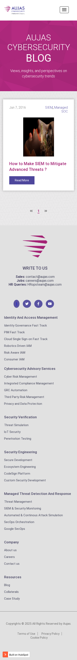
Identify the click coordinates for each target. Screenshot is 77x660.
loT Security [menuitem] (12, 432)
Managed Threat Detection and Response (37, 494)
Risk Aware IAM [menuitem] (14, 352)
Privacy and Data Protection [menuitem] (23, 404)
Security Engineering (20, 452)
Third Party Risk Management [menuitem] (24, 397)
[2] (27, 304)
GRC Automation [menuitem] (15, 390)
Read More (22, 180)
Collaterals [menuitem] (11, 592)
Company (11, 542)
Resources (12, 577)
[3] (38, 304)
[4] (50, 304)
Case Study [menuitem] (12, 598)
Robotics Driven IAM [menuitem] (18, 346)
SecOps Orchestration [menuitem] (19, 522)
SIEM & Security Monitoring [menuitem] (22, 508)
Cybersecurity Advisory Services (29, 369)
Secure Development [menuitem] (18, 460)
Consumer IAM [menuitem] (14, 359)
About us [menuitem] (10, 550)
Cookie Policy (39, 637)
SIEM (49, 107)
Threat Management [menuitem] (18, 502)
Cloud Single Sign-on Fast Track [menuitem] (25, 339)
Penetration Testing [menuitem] (17, 438)
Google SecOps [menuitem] (14, 529)
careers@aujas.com (40, 281)
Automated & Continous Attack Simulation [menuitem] (33, 515)
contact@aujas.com (40, 277)
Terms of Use (26, 633)
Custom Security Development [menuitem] (25, 480)
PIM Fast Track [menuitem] (14, 332)
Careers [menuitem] (9, 557)
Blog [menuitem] (7, 585)
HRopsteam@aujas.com (44, 284)
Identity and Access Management (31, 317)
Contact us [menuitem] (12, 564)
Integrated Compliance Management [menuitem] (29, 383)
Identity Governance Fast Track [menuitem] (25, 325)
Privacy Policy (50, 633)
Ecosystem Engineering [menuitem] (20, 467)
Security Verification (20, 417)
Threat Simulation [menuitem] (16, 425)
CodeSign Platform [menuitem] (17, 473)
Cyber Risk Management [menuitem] (20, 376)
